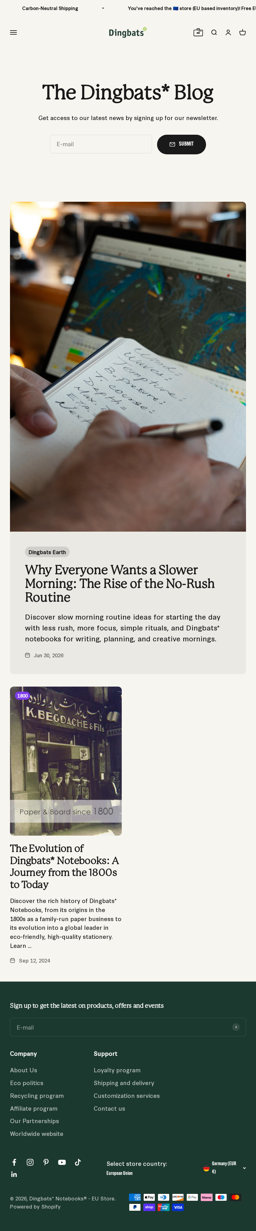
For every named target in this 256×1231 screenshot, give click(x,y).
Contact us (109, 1108)
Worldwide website (36, 1133)
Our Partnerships (34, 1120)
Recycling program (37, 1095)
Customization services (127, 1095)
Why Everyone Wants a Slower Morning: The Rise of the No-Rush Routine (119, 584)
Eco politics (26, 1082)
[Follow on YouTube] (62, 1162)
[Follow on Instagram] (30, 1162)
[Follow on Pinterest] (46, 1162)
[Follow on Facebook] (14, 1162)
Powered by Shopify (35, 1206)
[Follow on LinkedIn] (14, 1174)
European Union (119, 1173)
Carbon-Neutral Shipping (50, 8)
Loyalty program (117, 1069)
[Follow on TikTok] (78, 1162)
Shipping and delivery (124, 1082)
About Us (23, 1069)
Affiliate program (33, 1108)
